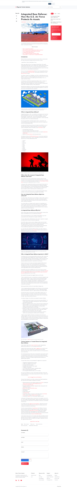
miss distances (35, 229)
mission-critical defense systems (36, 413)
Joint (32, 476)
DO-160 (24, 395)
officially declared (31, 71)
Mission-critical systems (24, 425)
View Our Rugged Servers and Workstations (35, 377)
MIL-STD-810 (45, 393)
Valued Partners (57, 476)
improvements (40, 127)
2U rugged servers (29, 339)
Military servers (32, 424)
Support (48, 473)
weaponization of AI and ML (33, 410)
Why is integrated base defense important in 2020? (31, 53)
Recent (52, 13)
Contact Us (56, 479)
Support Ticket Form (50, 476)
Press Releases (41, 478)
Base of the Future (24, 73)
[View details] (16, 480)
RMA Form (48, 478)
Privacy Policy (59, 486)
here (40, 213)
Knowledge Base (49, 475)
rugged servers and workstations (34, 403)
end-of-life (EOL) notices (33, 388)
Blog (39, 475)
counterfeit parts (35, 408)
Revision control (25, 388)
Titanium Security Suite (26, 383)
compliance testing (34, 395)
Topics (55, 13)
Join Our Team (57, 478)
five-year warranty (26, 392)
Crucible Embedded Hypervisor (36, 383)
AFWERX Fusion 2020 (31, 72)
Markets (56, 475)
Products (33, 473)
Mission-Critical (33, 475)
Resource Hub (42, 473)
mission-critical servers (34, 345)
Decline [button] (53, 3)
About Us (56, 473)
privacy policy (48, 1)
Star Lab (42, 382)
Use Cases (40, 476)
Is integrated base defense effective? (28, 52)
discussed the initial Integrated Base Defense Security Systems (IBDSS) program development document (34, 272)
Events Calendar (41, 479)
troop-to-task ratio (30, 134)
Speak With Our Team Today (34, 421)
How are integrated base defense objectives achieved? (31, 51)
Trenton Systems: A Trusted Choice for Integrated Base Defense (33, 54)
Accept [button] (50, 3)
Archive (59, 13)
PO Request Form (49, 479)
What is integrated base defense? (28, 48)
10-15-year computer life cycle (28, 384)
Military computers (26, 424)
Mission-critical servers (39, 424)
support (29, 396)
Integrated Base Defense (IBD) (33, 425)
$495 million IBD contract (34, 136)
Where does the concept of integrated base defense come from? (33, 50)
